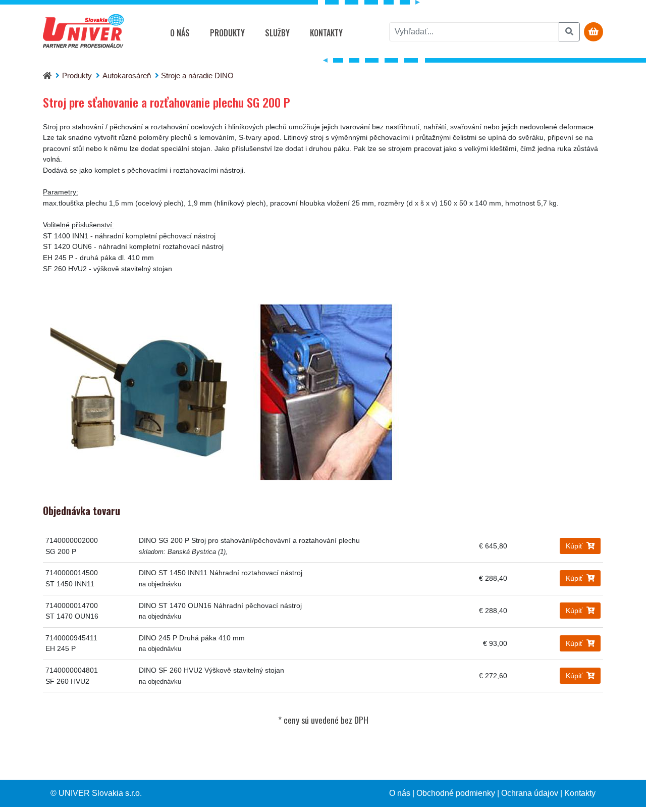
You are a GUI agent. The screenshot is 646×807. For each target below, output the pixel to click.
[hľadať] (569, 31)
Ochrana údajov (529, 793)
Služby (277, 33)
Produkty (227, 33)
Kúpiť (575, 546)
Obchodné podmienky (455, 793)
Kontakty (326, 33)
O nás (180, 33)
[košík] (593, 32)
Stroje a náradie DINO (197, 75)
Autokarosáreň (126, 75)
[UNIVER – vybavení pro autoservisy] (83, 33)
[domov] (47, 75)
